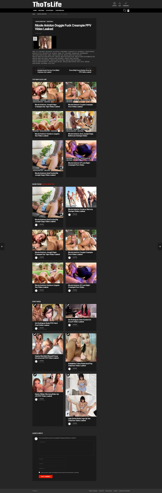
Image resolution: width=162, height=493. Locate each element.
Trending (35, 305)
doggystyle (47, 53)
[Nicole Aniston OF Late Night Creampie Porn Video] (81, 150)
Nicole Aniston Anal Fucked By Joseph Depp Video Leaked (46, 174)
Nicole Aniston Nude (72, 58)
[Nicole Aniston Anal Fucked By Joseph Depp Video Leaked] (47, 155)
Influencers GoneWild (124, 490)
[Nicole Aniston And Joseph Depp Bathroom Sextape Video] (81, 121)
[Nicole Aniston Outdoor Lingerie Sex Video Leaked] (47, 121)
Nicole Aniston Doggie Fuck (65, 56)
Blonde (42, 51)
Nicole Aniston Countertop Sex (44, 56)
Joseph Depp (51, 100)
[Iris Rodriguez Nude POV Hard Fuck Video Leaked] (47, 312)
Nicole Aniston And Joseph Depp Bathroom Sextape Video (80, 135)
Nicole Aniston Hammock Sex (85, 56)
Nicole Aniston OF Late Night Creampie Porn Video (79, 164)
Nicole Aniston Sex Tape (72, 61)
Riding (87, 61)
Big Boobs (36, 100)
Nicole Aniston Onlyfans (41, 60)
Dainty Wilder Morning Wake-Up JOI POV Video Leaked (47, 395)
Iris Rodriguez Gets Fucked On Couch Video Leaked (79, 321)
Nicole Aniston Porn (58, 60)
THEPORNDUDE (59, 10)
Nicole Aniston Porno (73, 60)
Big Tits (35, 51)
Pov (82, 61)
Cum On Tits (73, 51)
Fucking (68, 53)
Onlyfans (41, 10)
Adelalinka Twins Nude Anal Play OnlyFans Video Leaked (80, 365)
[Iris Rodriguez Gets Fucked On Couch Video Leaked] (81, 311)
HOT (120, 5)
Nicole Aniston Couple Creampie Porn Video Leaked (80, 106)
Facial (55, 53)
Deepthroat (90, 51)
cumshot (82, 51)
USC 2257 (101, 490)
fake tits (62, 53)
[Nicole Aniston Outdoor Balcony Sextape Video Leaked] (81, 197)
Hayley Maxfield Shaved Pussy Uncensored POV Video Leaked (47, 357)
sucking (44, 63)
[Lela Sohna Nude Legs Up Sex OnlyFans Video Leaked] (81, 395)
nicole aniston (58, 55)
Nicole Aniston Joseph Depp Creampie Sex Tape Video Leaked (47, 106)
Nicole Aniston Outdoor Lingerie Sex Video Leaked (47, 135)
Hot (68, 374)
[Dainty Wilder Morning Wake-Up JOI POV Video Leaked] (47, 383)
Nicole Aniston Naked (57, 58)
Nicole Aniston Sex (56, 61)
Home (35, 10)
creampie (64, 51)
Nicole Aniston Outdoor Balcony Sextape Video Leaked (80, 210)
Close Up (57, 51)
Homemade (84, 53)
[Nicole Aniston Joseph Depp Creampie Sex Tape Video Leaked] (47, 92)
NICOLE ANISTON (38, 101)
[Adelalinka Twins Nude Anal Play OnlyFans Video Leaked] (81, 347)
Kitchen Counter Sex (40, 55)
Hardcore (76, 53)
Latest (114, 5)
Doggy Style (37, 53)
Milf (50, 55)
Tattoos (52, 63)
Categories (49, 10)
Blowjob (49, 51)
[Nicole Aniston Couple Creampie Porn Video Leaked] (81, 92)
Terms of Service (93, 490)
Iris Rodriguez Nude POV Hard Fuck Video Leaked (46, 324)
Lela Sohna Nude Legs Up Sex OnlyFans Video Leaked (79, 419)
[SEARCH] (124, 10)
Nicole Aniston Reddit (40, 61)
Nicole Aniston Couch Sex (73, 55)
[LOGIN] (128, 10)
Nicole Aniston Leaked (40, 58)
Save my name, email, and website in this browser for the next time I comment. (60, 472)
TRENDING (126, 5)
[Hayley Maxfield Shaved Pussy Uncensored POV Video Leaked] (47, 343)
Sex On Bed (36, 63)
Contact (115, 490)
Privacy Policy (108, 490)
